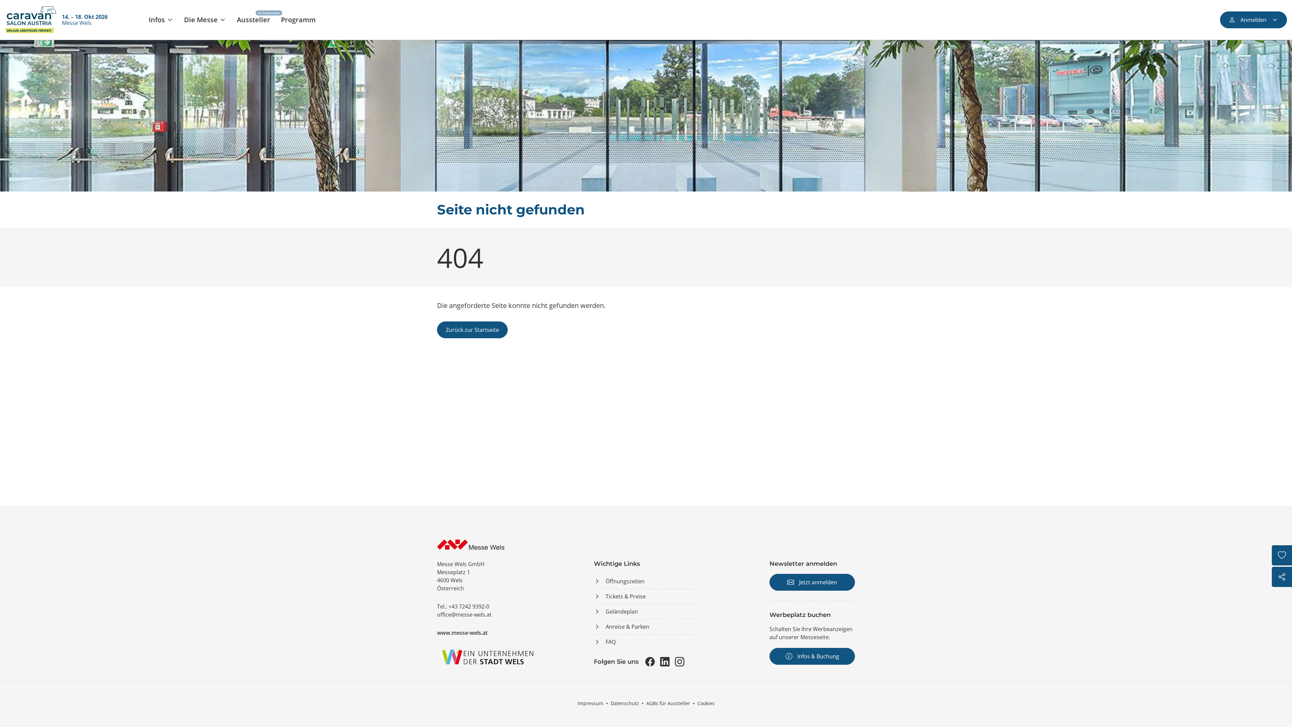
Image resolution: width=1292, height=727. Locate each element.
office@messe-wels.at (464, 614)
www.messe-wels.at (462, 632)
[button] (161, 20)
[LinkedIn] (665, 661)
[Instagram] (679, 661)
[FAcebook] (650, 661)
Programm (298, 19)
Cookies (706, 703)
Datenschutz (625, 703)
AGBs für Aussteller (668, 703)
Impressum (590, 703)
